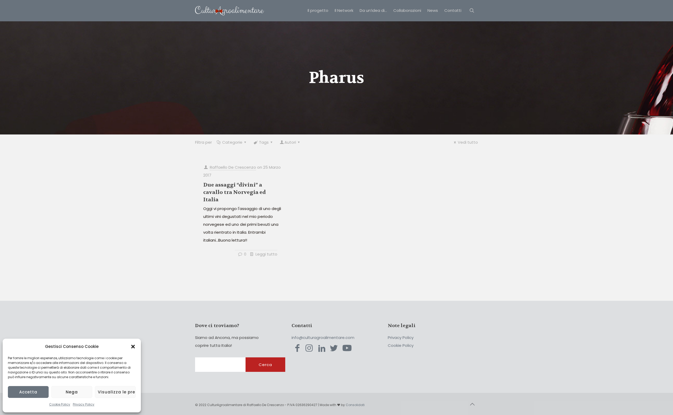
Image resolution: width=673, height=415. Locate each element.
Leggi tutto (266, 254)
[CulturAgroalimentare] (229, 10)
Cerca (265, 364)
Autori (290, 142)
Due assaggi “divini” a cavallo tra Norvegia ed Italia (234, 192)
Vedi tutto (468, 142)
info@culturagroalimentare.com (323, 337)
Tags (264, 142)
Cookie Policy (59, 404)
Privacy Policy (83, 404)
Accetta (28, 392)
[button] (133, 346)
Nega (72, 392)
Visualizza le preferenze (117, 392)
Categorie (232, 142)
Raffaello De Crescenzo (233, 167)
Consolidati (355, 405)
